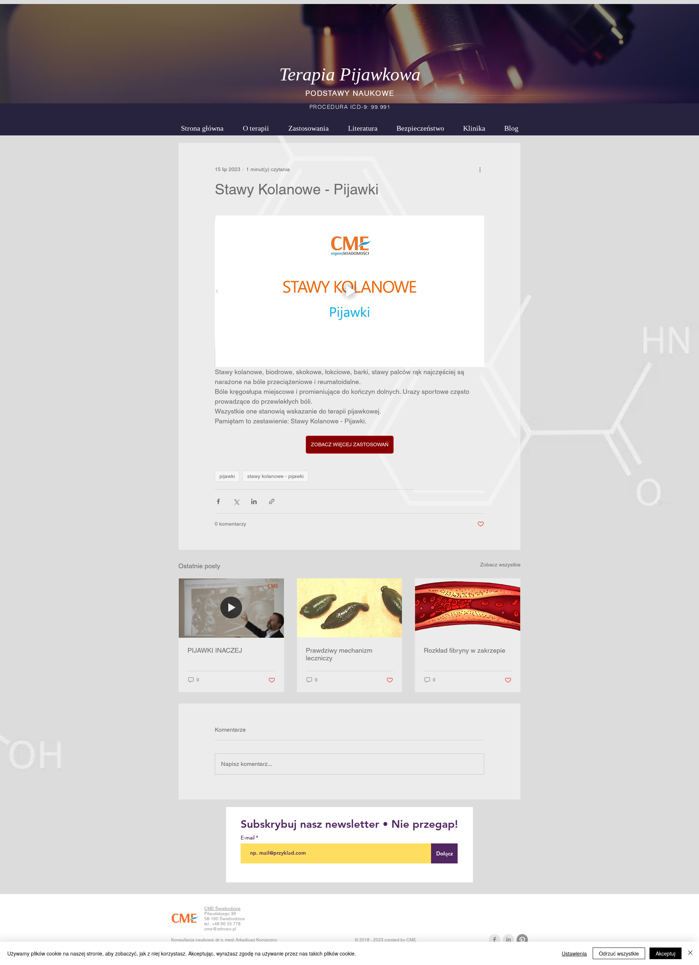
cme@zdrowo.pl (220, 929)
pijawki (227, 476)
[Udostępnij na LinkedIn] (253, 501)
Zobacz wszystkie (500, 564)
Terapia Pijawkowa (349, 74)
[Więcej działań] (479, 169)
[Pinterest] (522, 939)
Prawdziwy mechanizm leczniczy (339, 654)
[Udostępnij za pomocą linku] (271, 501)
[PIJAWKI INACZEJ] (231, 607)
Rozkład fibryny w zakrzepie (464, 650)
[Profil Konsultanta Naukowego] (508, 939)
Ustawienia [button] (574, 953)
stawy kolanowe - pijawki (275, 476)
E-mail (248, 837)
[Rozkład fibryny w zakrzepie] (467, 607)
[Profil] (494, 939)
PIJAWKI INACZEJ (214, 650)
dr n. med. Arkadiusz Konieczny (246, 939)
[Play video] (349, 291)
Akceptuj (665, 953)
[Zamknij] (690, 953)
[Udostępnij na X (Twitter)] (236, 501)
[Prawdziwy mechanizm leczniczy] (349, 607)
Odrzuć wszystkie (619, 953)
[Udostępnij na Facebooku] (218, 501)
